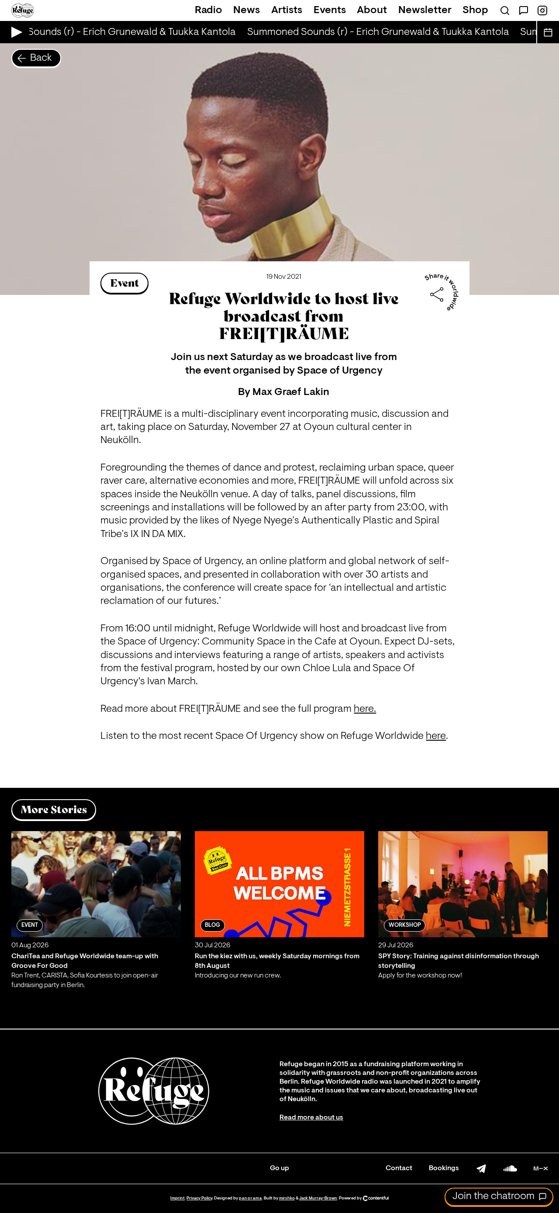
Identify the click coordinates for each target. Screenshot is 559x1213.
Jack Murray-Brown (318, 1198)
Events (330, 10)
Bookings (444, 1168)
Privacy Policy (199, 1198)
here (436, 736)
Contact (399, 1168)
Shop (475, 10)
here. (365, 709)
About (372, 10)
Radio (208, 10)
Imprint (177, 1198)
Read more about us (311, 1117)
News (246, 10)
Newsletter (425, 10)
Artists (286, 10)
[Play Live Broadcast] (14, 32)
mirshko (287, 1198)
